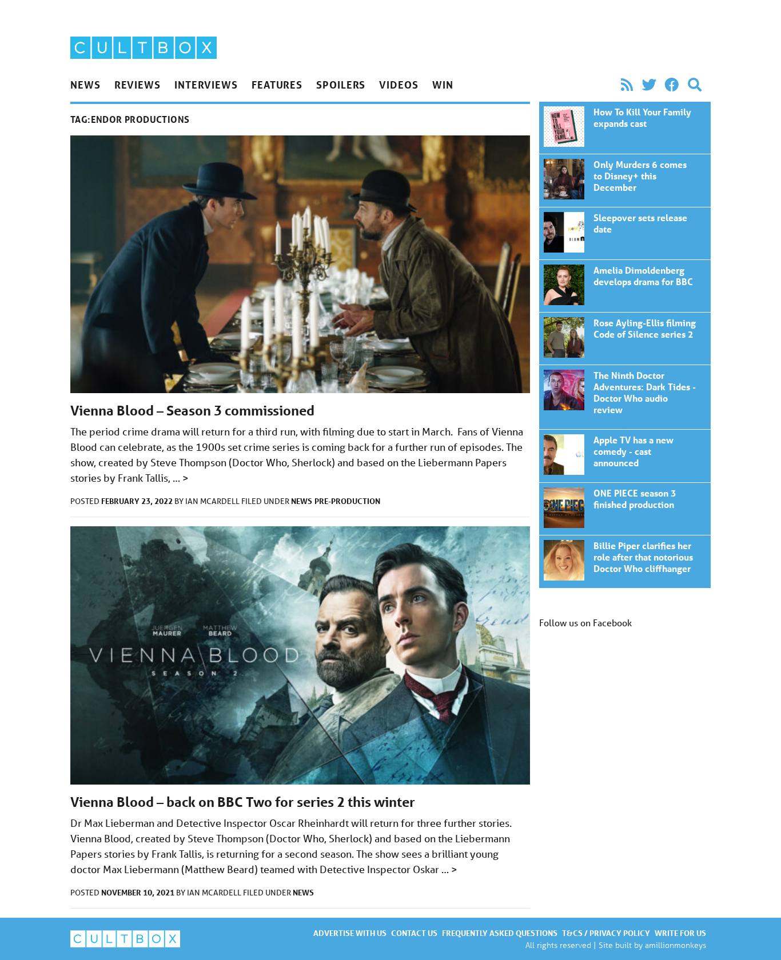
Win (442, 84)
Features (277, 84)
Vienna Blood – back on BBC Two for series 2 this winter (242, 802)
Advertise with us (349, 932)
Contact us (414, 932)
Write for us (680, 932)
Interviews (206, 84)
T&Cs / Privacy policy (606, 932)
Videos (398, 84)
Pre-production (347, 500)
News (85, 84)
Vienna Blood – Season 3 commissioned (192, 410)
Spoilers (340, 84)
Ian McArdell (213, 501)
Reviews (137, 84)
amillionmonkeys (675, 944)
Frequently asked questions (499, 932)
